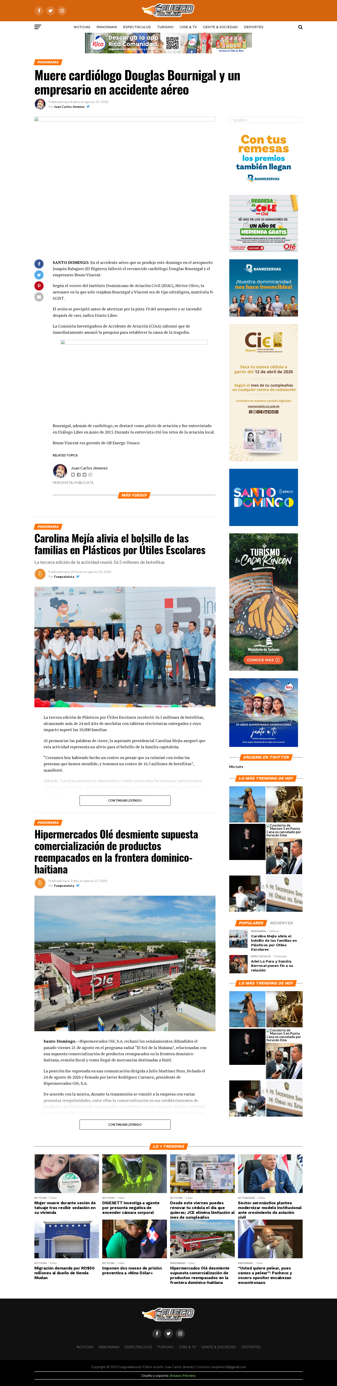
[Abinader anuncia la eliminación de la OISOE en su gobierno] (284, 894)
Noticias (82, 27)
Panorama (107, 27)
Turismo (165, 27)
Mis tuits (236, 767)
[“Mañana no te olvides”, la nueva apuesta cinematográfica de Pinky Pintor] (247, 842)
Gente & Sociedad (220, 27)
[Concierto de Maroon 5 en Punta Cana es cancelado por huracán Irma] (284, 830)
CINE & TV (188, 27)
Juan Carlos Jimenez (69, 106)
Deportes (253, 27)
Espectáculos (137, 27)
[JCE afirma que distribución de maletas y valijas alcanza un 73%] (247, 894)
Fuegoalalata (64, 576)
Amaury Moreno (183, 1375)
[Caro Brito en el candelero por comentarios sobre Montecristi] (247, 804)
